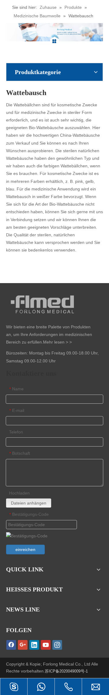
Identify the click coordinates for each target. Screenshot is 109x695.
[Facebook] (11, 645)
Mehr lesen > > (57, 342)
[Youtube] (46, 645)
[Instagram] (57, 645)
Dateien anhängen (28, 503)
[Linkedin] (34, 645)
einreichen (25, 549)
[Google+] (23, 645)
